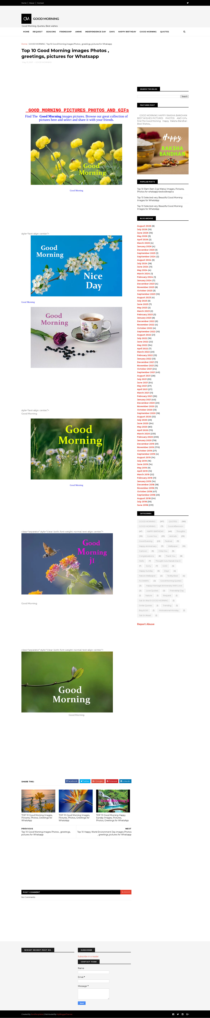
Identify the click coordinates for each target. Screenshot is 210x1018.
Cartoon (143, 551)
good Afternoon (175, 526)
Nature (149, 595)
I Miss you (163, 551)
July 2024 (142, 263)
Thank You (170, 556)
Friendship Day (177, 590)
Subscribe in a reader (88, 956)
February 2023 (145, 314)
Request (38, 31)
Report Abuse (145, 624)
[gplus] (187, 1014)
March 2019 (143, 474)
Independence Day (95, 31)
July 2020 (142, 420)
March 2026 (143, 243)
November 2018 (145, 488)
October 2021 (144, 369)
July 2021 (142, 379)
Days (112, 31)
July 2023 (142, 301)
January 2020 (144, 440)
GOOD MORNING (37, 44)
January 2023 (144, 318)
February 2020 (145, 437)
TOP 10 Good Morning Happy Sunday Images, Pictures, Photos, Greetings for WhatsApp (112, 818)
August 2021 (144, 375)
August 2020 (144, 416)
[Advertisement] (76, 87)
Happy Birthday (127, 31)
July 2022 (142, 338)
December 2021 (145, 362)
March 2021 (143, 392)
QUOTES (173, 521)
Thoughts (180, 531)
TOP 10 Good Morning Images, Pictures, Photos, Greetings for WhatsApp (36, 818)
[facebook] (173, 1014)
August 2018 (144, 498)
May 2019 (142, 467)
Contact (40, 3)
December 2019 (145, 444)
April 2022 (142, 348)
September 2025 (146, 253)
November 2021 (145, 365)
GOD (165, 566)
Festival (168, 541)
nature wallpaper (147, 576)
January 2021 (144, 399)
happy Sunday (146, 571)
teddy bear (172, 576)
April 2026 (142, 239)
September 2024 (146, 256)
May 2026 (142, 236)
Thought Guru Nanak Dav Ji (168, 561)
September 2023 (146, 294)
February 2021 (144, 396)
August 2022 (144, 335)
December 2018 (145, 484)
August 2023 (144, 297)
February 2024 (145, 277)
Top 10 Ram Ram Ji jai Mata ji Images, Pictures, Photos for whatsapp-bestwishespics (160, 190)
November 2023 (145, 287)
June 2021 (142, 382)
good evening (145, 541)
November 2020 (145, 406)
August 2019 (144, 457)
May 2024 (142, 270)
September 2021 (146, 372)
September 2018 (146, 495)
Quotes (164, 31)
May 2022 (142, 345)
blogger (126, 892)
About (31, 3)
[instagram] (182, 1014)
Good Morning (148, 31)
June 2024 (143, 266)
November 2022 (145, 324)
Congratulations (146, 556)
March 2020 (143, 433)
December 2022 (146, 321)
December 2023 (146, 283)
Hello (141, 561)
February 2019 (144, 478)
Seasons (51, 31)
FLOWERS (144, 581)
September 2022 (146, 331)
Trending (167, 605)
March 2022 (143, 352)
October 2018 (144, 491)
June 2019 (142, 464)
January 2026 (144, 246)
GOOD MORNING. (147, 526)
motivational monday (169, 610)
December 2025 (146, 250)
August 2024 (144, 260)
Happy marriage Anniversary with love (164, 585)
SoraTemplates (37, 1014)
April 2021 (142, 389)
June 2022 (142, 341)
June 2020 (142, 423)
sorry (148, 566)
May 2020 (142, 427)
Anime (78, 31)
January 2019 (144, 481)
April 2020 (142, 430)
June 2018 (142, 505)
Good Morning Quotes (170, 581)
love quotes (152, 590)
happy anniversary (147, 546)
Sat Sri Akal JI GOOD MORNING (153, 600)
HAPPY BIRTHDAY (155, 531)
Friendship (65, 31)
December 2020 (146, 403)
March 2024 (143, 273)
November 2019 (145, 447)
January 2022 (144, 358)
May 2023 (142, 307)
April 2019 (142, 471)
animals (173, 536)
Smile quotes (145, 605)
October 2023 (144, 290)
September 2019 (146, 454)
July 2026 (142, 229)
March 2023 (143, 311)
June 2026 (142, 233)
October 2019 (144, 450)
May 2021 (142, 386)
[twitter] (188, 3)
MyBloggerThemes (64, 1014)
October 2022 (144, 328)
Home (23, 3)
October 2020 (144, 410)
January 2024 (144, 280)
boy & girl (143, 610)
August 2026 (144, 226)
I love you (152, 536)
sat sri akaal (145, 615)
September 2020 (146, 413)
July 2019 (142, 461)
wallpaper (173, 546)
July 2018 (142, 501)
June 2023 (142, 304)
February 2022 (145, 355)
